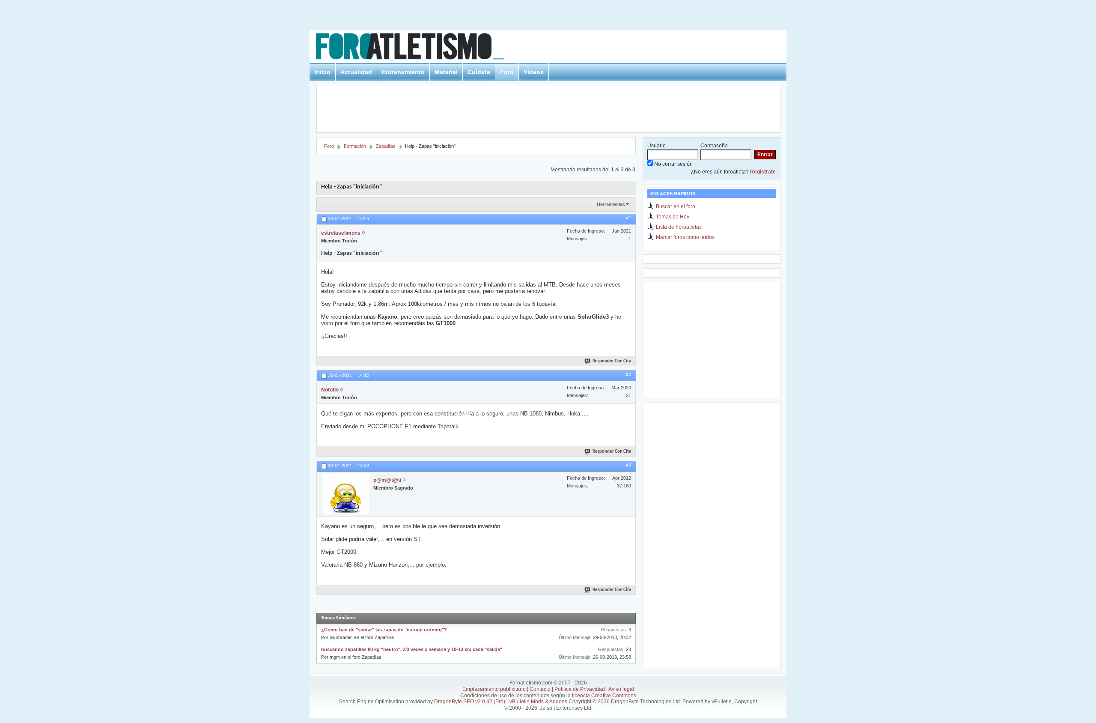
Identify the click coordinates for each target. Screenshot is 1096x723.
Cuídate (479, 72)
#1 (628, 218)
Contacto (540, 689)
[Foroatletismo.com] (420, 47)
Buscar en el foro (675, 206)
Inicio (322, 72)
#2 (628, 374)
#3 (628, 465)
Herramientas (611, 204)
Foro (507, 72)
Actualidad (356, 72)
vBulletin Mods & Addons (538, 702)
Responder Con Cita (612, 361)
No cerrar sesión (673, 164)
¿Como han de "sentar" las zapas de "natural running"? (384, 629)
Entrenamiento (403, 72)
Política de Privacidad (579, 689)
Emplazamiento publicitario (494, 689)
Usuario (656, 146)
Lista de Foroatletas (679, 227)
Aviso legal (621, 689)
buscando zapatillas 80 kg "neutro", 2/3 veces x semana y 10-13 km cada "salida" (411, 649)
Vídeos (534, 72)
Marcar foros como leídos (685, 237)
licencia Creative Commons (604, 696)
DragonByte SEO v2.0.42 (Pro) (469, 702)
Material (446, 72)
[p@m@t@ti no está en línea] (346, 494)
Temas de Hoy (672, 217)
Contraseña (714, 146)
